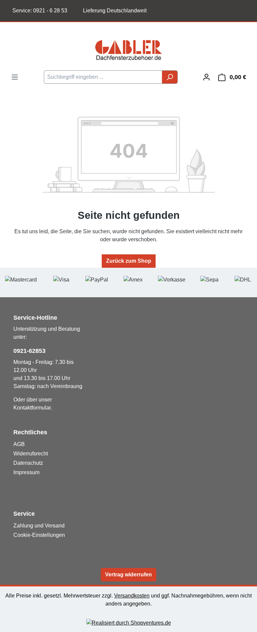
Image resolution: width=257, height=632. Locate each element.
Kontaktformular (32, 407)
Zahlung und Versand (39, 525)
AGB (19, 444)
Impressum (26, 472)
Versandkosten (132, 595)
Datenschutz (28, 463)
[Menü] (15, 77)
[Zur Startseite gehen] (128, 50)
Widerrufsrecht (30, 453)
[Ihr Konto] (206, 77)
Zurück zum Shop (128, 261)
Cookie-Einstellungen (39, 535)
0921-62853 (29, 350)
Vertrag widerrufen (128, 574)
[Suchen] (170, 77)
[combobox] (103, 77)
